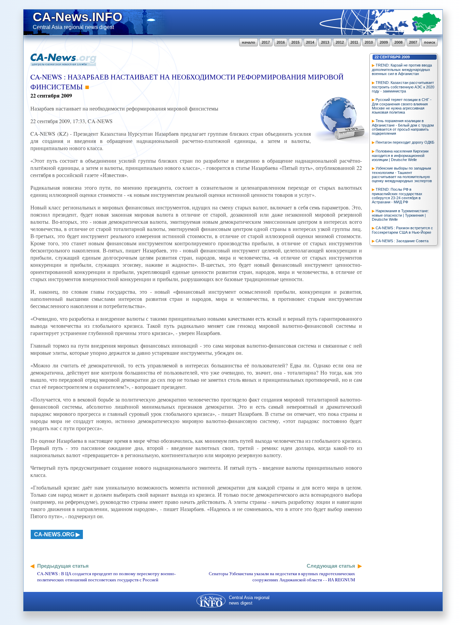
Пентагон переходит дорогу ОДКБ (405, 142)
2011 (354, 42)
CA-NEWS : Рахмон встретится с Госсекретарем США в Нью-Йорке (402, 230)
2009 (384, 42)
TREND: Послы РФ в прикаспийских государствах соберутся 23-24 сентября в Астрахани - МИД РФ (397, 195)
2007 (413, 42)
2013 (325, 42)
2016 (281, 42)
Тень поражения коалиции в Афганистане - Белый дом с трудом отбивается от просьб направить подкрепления (403, 127)
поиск (429, 42)
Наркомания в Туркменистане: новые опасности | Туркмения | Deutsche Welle (400, 215)
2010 (369, 42)
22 (377, 57)
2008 (398, 42)
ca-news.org (54, 534)
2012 (340, 42)
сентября (390, 57)
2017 (266, 42)
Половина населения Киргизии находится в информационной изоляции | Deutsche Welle (400, 155)
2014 (310, 42)
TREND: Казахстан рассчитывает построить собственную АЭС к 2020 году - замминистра (403, 87)
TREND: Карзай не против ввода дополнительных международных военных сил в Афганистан (402, 69)
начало (248, 42)
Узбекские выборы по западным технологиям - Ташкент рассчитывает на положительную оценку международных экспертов (402, 174)
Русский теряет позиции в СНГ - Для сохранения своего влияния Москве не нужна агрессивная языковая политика (402, 106)
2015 (295, 42)
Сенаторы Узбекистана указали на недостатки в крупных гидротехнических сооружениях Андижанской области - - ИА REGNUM (282, 576)
